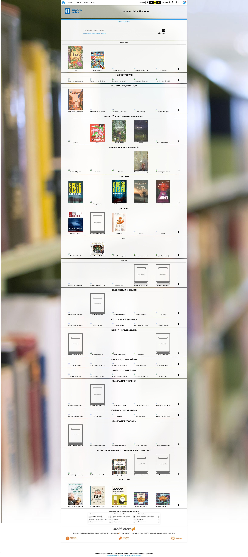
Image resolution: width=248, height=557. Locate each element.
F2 (177, 2)
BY (159, 2)
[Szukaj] (163, 30)
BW (151, 2)
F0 (170, 2)
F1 (173, 2)
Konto (93, 2)
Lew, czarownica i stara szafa (95, 516)
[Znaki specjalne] (163, 33)
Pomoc (86, 2)
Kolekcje (103, 33)
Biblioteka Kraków (124, 22)
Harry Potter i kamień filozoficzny (96, 521)
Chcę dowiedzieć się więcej (115, 555)
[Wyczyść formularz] (159, 33)
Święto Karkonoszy (141, 521)
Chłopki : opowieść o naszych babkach (121, 516)
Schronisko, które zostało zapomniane (121, 522)
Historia (78, 2)
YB (155, 2)
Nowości (70, 2)
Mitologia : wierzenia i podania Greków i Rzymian (99, 517)
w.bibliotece (115, 533)
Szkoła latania (92, 522)
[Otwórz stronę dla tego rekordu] (76, 58)
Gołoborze (139, 522)
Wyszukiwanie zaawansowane (91, 33)
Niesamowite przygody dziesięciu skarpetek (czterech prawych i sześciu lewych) (106, 519)
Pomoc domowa (140, 519)
